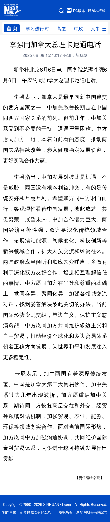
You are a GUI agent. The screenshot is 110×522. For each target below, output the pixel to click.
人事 (95, 28)
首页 (12, 28)
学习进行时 (37, 28)
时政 (78, 28)
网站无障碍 (97, 10)
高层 (61, 28)
